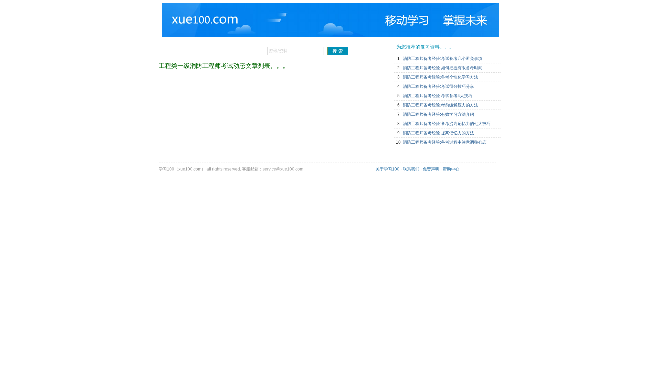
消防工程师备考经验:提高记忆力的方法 (438, 133)
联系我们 (411, 169)
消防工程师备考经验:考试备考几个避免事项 (442, 58)
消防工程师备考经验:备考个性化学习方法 (440, 77)
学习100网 (192, 17)
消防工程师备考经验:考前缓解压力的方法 (440, 105)
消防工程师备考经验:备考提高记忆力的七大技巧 (447, 123)
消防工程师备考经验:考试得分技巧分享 (438, 86)
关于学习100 (387, 169)
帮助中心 (451, 169)
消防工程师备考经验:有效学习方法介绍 (438, 114)
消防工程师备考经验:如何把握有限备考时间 (442, 67)
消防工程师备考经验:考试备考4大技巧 (437, 95)
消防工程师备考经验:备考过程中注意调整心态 (444, 142)
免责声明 (431, 169)
